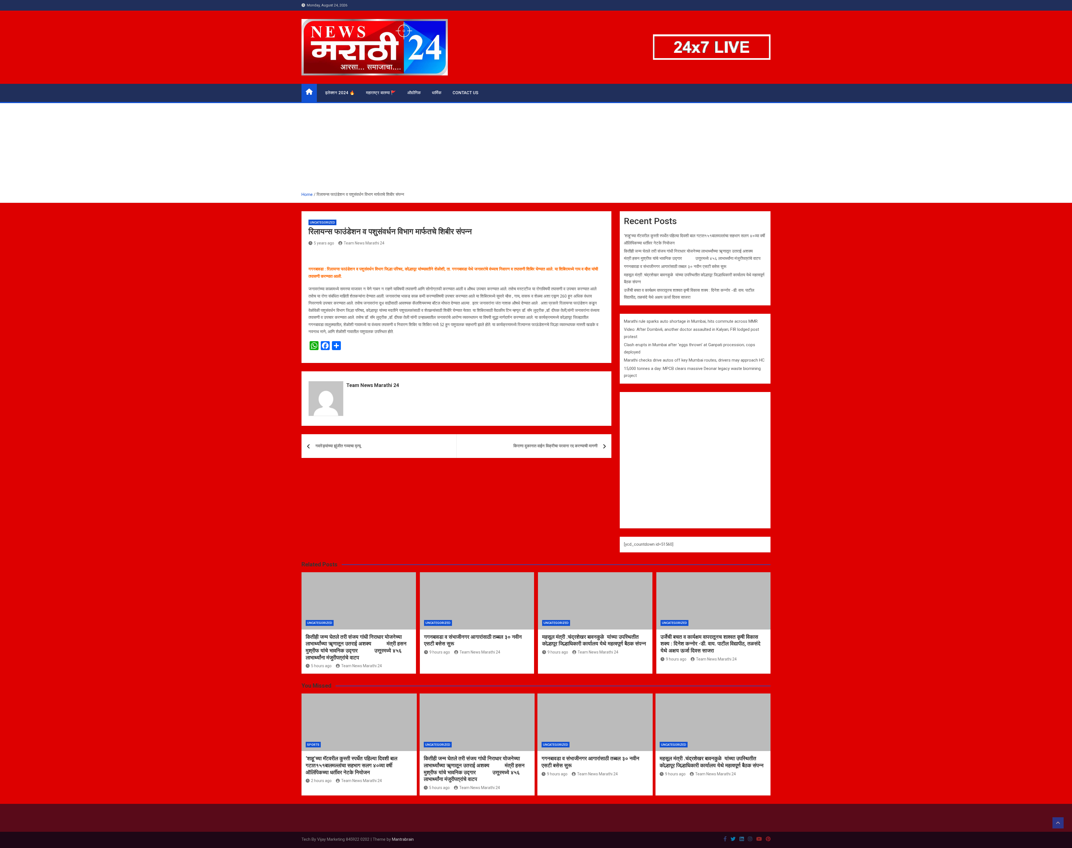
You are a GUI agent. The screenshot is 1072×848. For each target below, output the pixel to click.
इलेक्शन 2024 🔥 (340, 92)
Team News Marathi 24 (364, 243)
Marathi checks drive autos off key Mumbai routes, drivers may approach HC (694, 360)
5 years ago (324, 243)
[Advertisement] (536, 149)
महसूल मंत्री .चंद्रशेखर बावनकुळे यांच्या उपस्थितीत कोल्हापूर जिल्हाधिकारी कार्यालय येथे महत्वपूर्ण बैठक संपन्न (594, 640)
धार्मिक (436, 92)
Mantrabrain (403, 839)
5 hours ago (321, 666)
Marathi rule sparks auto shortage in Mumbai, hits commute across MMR (691, 321)
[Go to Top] (1058, 822)
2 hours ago (321, 780)
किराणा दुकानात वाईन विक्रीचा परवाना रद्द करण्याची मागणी (555, 445)
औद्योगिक (414, 92)
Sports (313, 745)
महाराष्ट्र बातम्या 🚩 (381, 92)
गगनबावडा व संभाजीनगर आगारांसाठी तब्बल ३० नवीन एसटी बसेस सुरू (675, 266)
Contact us (465, 92)
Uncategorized (322, 222)
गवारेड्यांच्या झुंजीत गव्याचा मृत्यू (338, 445)
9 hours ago (439, 652)
